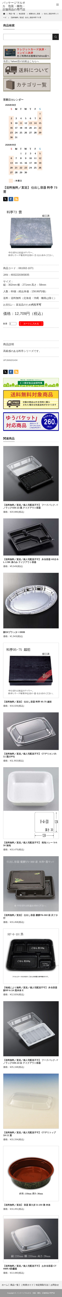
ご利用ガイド (27, 1285)
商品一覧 (14, 1285)
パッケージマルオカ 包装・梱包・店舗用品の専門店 (36, 1293)
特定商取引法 (42, 1285)
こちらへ (34, 61)
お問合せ (55, 1285)
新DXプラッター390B (14, 632)
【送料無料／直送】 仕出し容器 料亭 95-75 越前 (27, 701)
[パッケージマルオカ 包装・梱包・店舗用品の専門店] (14, 6)
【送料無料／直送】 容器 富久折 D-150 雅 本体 (26, 1205)
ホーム (5, 1285)
